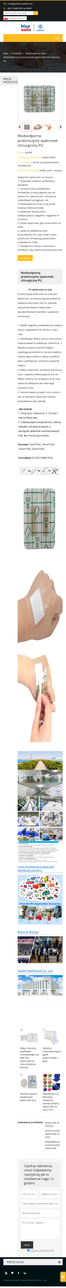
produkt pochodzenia (30, 157)
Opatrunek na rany (35, 53)
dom (5, 53)
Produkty (16, 53)
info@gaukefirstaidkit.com (20, 3)
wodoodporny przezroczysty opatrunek (52, 1145)
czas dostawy (25, 162)
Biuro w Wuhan (28, 932)
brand (21, 152)
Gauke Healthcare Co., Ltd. (35, 971)
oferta (27, 1245)
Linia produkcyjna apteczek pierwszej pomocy (36, 868)
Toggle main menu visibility (57, 38)
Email (25, 258)
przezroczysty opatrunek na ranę (52, 1133)
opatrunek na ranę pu (52, 1124)
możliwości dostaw (28, 170)
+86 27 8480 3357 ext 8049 (19, 8)
